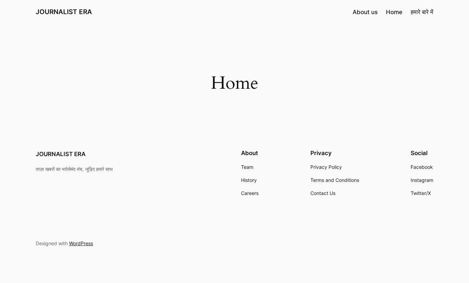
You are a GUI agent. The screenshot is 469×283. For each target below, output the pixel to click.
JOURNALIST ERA (64, 12)
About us (365, 12)
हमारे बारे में (422, 12)
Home (394, 12)
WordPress (81, 243)
